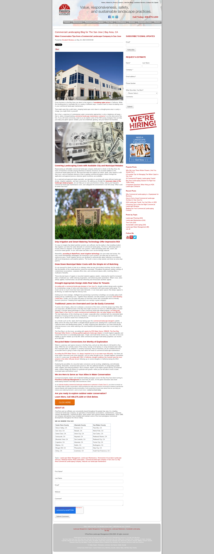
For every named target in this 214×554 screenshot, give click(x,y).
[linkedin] (116, 17)
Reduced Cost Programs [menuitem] (94, 22)
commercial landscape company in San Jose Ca (101, 459)
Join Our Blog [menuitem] (128, 2)
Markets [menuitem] (157, 22)
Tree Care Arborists (106, 529)
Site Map (106, 530)
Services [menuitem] (132, 22)
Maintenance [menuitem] (77, 22)
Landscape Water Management (70, 458)
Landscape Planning (134, 218)
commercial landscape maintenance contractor (90, 116)
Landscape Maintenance (89, 458)
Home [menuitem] (103, 2)
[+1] (125, 17)
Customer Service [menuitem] (139, 2)
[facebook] (109, 17)
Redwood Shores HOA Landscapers (73, 459)
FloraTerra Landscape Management (67, 379)
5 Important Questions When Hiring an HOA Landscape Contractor (140, 185)
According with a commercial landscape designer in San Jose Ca (76, 286)
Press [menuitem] (115, 2)
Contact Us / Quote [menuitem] (152, 2)
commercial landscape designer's (104, 321)
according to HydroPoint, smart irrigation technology (81, 253)
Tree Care (131, 222)
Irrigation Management (94, 529)
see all (128, 229)
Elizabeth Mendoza (68, 40)
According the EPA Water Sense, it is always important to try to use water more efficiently (84, 353)
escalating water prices (102, 102)
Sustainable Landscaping (136, 225)
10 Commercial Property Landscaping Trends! (140, 178)
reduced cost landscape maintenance (94, 461)
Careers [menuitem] (120, 2)
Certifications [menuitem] (121, 22)
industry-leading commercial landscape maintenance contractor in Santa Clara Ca (83, 384)
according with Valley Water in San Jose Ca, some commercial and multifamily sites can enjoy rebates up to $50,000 (88, 311)
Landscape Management (80, 529)
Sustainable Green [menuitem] (145, 22)
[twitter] (113, 17)
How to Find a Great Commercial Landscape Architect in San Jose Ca (140, 199)
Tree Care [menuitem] (109, 22)
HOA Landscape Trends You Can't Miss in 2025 (141, 202)
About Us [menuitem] (109, 2)
